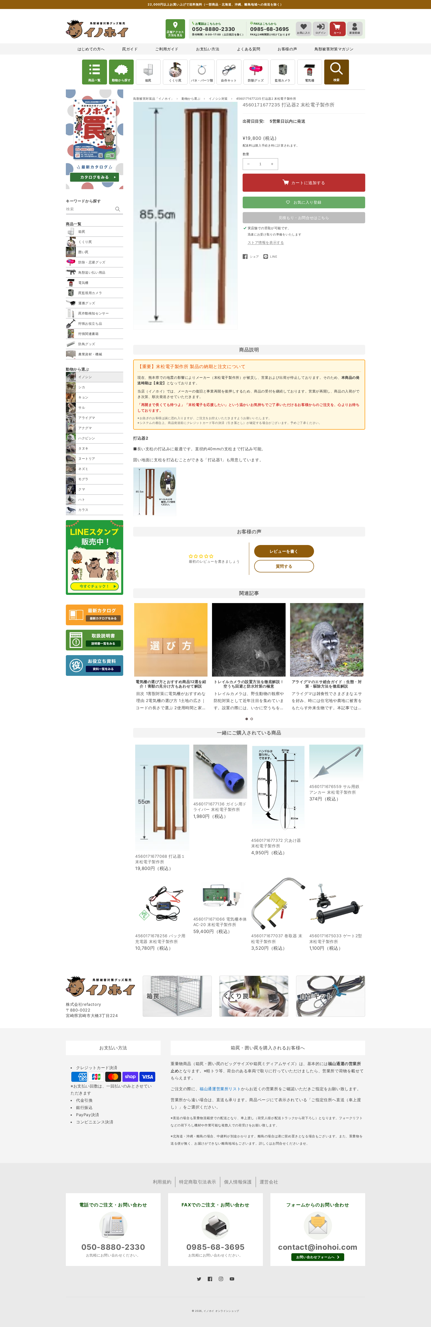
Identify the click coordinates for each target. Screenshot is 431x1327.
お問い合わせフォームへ (315, 1257)
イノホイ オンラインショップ (221, 1310)
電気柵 (310, 80)
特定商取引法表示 (197, 1181)
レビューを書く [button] (284, 551)
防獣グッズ (256, 80)
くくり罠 (175, 80)
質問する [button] (284, 566)
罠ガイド (130, 49)
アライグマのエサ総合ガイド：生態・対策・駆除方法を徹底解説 (327, 684)
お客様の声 (287, 49)
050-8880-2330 (113, 1247)
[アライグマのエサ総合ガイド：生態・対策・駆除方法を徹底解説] (326, 639)
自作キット (229, 80)
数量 (246, 154)
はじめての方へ (91, 49)
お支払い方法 (207, 49)
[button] (246, 718)
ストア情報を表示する (266, 242)
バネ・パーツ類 (202, 80)
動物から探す (121, 80)
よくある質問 (248, 49)
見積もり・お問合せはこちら (304, 217)
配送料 (247, 145)
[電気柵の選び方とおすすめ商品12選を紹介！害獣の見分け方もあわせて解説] (171, 639)
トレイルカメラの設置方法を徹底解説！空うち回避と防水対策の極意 (249, 684)
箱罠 (148, 80)
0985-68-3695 (215, 1247)
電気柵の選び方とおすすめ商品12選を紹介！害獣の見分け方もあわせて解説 (171, 684)
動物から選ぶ (191, 98)
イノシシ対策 (218, 98)
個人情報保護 (238, 1181)
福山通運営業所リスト (220, 1088)
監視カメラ (283, 80)
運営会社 (269, 1181)
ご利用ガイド (167, 49)
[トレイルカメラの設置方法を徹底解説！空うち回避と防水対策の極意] (248, 639)
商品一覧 (94, 80)
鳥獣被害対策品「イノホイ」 (153, 98)
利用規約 (162, 1181)
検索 (336, 80)
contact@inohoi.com (317, 1247)
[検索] (117, 209)
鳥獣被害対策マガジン (334, 49)
